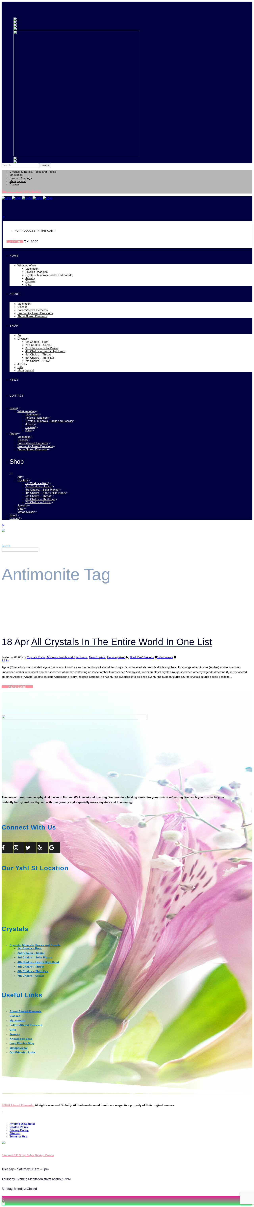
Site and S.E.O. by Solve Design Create (28, 1155)
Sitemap (15, 1133)
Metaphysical (18, 181)
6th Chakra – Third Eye (32, 971)
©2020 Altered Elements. (18, 1105)
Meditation (16, 174)
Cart (14, 241)
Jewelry (15, 1034)
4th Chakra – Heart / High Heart (38, 962)
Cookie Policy (19, 1127)
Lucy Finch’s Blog (22, 1043)
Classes (14, 184)
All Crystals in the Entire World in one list (121, 642)
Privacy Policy (19, 1130)
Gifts (13, 1029)
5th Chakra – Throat (30, 966)
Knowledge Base (21, 1038)
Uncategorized (116, 657)
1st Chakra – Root (29, 948)
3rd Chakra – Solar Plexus (34, 957)
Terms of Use (18, 1136)
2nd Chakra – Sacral (30, 952)
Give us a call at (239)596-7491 (21, 191)
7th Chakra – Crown (30, 975)
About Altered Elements (25, 1011)
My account (17, 1020)
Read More (17, 686)
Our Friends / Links (23, 1052)
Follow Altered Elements (26, 1025)
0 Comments (165, 657)
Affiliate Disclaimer (22, 1123)
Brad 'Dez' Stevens (142, 657)
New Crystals (97, 657)
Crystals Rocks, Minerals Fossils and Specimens (57, 657)
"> (3, 1200)
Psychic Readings (21, 178)
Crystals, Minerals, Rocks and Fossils (33, 171)
